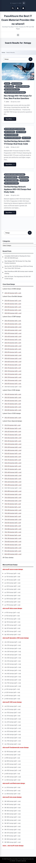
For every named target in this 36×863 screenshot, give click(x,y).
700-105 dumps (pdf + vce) (13, 504)
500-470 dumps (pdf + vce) (13, 463)
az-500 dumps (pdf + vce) (12, 598)
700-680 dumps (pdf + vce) (13, 529)
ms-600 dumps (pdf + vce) (13, 737)
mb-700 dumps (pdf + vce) (13, 683)
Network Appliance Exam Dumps (14, 129)
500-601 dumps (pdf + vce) (13, 453)
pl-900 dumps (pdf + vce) (12, 773)
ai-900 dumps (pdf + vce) (12, 758)
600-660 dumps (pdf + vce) (13, 491)
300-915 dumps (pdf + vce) (13, 310)
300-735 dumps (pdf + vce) (13, 380)
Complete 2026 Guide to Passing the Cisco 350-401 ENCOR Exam (17, 257)
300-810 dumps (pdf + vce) (13, 383)
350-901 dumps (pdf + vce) (13, 303)
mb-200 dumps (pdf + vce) (13, 642)
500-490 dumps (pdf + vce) (13, 450)
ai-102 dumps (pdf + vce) (12, 615)
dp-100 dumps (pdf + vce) (12, 622)
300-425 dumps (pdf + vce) (13, 330)
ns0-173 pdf (26, 137)
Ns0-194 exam (9, 86)
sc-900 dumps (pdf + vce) (12, 780)
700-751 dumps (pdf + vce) (13, 535)
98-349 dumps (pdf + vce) (13, 801)
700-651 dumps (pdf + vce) (13, 525)
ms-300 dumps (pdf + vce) (13, 728)
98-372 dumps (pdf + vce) (12, 829)
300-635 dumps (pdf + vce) (13, 361)
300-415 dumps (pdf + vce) (13, 323)
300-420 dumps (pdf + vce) (13, 327)
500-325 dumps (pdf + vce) (13, 447)
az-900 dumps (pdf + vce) (12, 754)
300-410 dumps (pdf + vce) (13, 320)
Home (3, 52)
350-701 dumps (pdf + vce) (13, 403)
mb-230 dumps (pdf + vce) (13, 651)
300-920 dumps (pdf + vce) (13, 313)
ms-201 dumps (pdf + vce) (13, 722)
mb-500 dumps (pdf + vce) (13, 676)
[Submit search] (30, 59)
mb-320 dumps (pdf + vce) (13, 664)
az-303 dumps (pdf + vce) (12, 589)
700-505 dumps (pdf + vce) (13, 519)
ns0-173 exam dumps (11, 134)
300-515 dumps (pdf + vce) (13, 342)
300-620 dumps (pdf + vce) (13, 355)
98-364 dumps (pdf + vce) (13, 814)
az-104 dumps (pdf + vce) (12, 573)
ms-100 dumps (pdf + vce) (13, 712)
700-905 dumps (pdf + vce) (13, 547)
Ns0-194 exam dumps (22, 86)
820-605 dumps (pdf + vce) (13, 554)
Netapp (7, 83)
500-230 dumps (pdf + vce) (13, 444)
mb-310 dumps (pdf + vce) (13, 661)
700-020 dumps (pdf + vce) (13, 494)
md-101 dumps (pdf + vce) (12, 709)
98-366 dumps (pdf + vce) (13, 820)
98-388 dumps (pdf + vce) (13, 842)
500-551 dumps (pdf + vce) (13, 466)
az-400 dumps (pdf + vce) (12, 595)
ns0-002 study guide (11, 183)
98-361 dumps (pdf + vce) (12, 804)
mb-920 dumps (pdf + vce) (13, 770)
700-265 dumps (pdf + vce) (13, 513)
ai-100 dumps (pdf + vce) (12, 612)
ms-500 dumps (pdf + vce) (13, 734)
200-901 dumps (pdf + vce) (13, 300)
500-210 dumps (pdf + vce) (13, 478)
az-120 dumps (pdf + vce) (12, 576)
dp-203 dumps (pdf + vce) (13, 631)
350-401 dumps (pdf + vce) (13, 394)
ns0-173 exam (21, 131)
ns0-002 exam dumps (11, 180)
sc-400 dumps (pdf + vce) (12, 793)
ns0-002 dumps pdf (11, 177)
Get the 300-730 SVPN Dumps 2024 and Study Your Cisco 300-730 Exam (19, 267)
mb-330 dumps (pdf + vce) (13, 667)
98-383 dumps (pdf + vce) (13, 839)
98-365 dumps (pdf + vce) (13, 817)
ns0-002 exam (23, 177)
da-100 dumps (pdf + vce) (12, 619)
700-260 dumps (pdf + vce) (13, 510)
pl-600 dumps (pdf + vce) (12, 698)
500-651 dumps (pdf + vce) (13, 456)
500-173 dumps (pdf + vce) (13, 434)
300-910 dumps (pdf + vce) (13, 307)
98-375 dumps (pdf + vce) (12, 832)
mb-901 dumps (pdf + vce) (13, 764)
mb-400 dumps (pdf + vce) (13, 673)
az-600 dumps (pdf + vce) (12, 602)
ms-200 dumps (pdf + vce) (13, 719)
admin (7, 101)
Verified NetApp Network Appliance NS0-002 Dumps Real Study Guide (17, 189)
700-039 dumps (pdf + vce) (13, 500)
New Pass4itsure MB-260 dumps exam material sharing (19, 272)
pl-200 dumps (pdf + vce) (12, 692)
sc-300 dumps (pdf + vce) (12, 790)
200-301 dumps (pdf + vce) (13, 293)
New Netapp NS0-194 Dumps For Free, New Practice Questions (18, 262)
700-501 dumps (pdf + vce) (13, 516)
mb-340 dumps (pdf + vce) (13, 670)
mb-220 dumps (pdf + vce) (13, 648)
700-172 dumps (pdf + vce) (13, 507)
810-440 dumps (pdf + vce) (13, 551)
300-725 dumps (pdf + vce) (13, 374)
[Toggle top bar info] (24, 3)
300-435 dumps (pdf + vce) (13, 336)
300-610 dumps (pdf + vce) (13, 349)
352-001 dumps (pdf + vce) (13, 417)
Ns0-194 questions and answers (15, 92)
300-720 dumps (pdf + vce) (13, 371)
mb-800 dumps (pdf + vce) (13, 686)
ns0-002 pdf (24, 180)
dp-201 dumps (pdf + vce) (12, 628)
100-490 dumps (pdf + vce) (13, 428)
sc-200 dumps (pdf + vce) (12, 787)
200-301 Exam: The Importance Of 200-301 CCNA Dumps (18, 277)
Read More (9, 119)
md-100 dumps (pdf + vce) (13, 706)
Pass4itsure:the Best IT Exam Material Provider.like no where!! (18, 20)
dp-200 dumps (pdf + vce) (13, 625)
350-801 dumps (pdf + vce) (13, 407)
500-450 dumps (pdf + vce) (13, 475)
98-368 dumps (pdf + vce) (13, 826)
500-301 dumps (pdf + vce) (13, 441)
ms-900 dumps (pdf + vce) (13, 776)
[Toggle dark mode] (18, 8)
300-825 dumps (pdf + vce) (13, 386)
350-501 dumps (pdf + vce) (13, 397)
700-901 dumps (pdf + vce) (13, 544)
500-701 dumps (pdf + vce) (13, 469)
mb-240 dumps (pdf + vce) (13, 654)
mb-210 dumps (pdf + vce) (13, 645)
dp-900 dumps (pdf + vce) (13, 761)
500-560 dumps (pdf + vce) (13, 488)
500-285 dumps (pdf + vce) (13, 485)
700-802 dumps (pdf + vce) (13, 541)
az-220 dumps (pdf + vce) (12, 586)
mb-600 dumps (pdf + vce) (13, 680)
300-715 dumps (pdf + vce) (13, 368)
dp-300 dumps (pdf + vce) (13, 634)
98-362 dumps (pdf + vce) (13, 807)
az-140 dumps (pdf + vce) (12, 580)
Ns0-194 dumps (16, 83)
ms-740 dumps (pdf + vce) (13, 744)
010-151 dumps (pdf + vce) (13, 425)
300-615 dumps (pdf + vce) (13, 352)
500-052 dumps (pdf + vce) (13, 437)
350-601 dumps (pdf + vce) (13, 400)
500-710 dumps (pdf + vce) (13, 459)
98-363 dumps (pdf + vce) (13, 810)
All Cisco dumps (8, 557)
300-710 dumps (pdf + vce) (13, 364)
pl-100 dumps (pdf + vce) (12, 689)
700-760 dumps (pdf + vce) (13, 532)
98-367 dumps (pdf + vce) (12, 823)
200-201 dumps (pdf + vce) (13, 431)
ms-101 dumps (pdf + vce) (12, 715)
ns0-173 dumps (9, 131)
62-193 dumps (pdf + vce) (12, 751)
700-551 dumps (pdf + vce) (13, 522)
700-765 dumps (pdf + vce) (13, 538)
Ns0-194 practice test (12, 89)
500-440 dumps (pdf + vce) (13, 472)
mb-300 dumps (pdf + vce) (13, 658)
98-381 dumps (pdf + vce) (12, 836)
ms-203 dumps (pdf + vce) (13, 725)
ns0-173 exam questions (12, 137)
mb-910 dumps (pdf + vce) (13, 767)
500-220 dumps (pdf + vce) (13, 481)
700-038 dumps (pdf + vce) (13, 497)
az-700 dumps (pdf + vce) (12, 605)
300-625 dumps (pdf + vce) (13, 358)
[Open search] (13, 8)
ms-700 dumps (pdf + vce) (13, 741)
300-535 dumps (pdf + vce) (13, 346)
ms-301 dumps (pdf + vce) (13, 731)
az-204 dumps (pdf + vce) (12, 583)
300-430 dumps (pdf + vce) (13, 333)
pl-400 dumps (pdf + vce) (12, 695)
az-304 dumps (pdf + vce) (12, 592)
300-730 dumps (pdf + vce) (13, 377)
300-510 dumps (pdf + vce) (13, 339)
